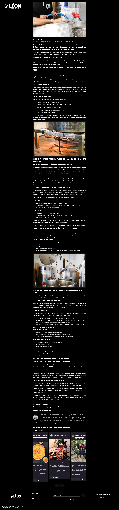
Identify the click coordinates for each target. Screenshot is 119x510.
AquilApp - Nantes (14, 507)
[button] (78, 45)
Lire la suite (49, 477)
